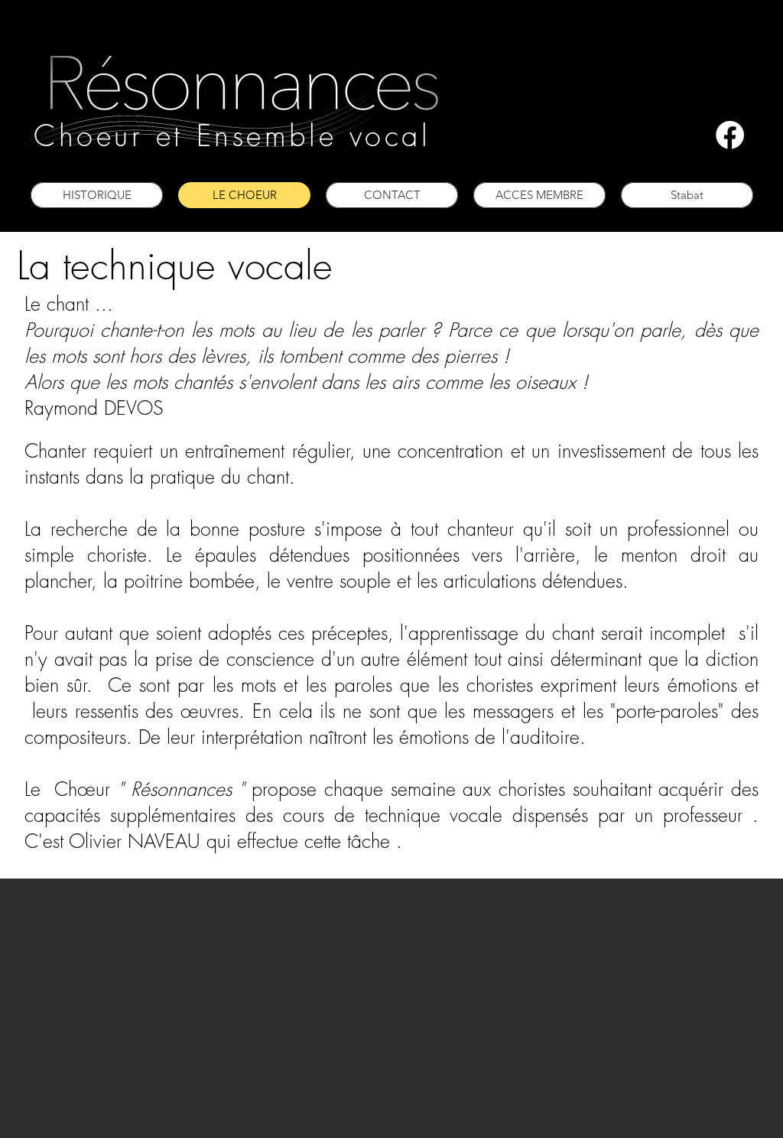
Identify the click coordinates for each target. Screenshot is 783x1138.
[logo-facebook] (730, 135)
